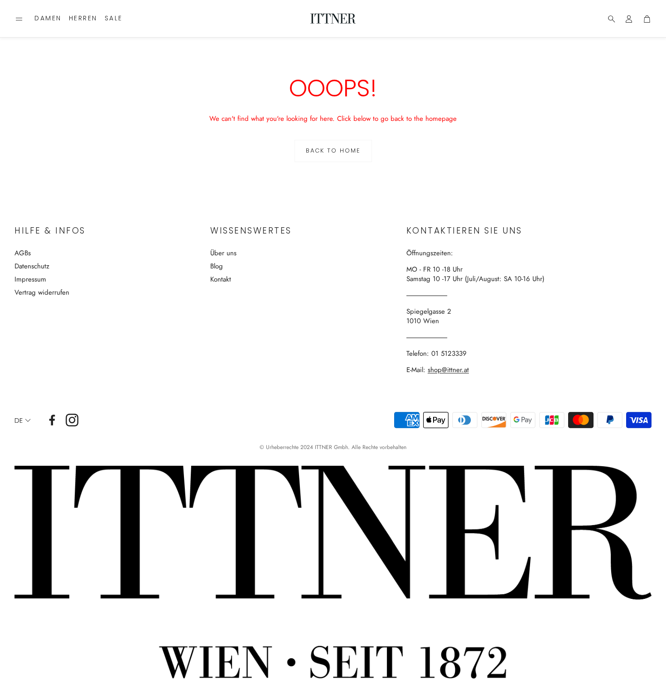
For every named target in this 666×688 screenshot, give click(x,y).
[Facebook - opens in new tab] (52, 420)
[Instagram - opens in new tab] (72, 420)
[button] (19, 19)
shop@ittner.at (448, 370)
